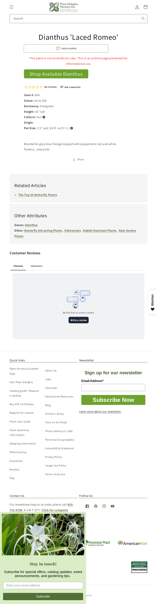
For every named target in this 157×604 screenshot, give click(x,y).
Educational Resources (59, 396)
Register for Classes (22, 412)
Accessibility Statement (59, 448)
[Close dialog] (83, 515)
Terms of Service (55, 474)
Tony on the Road (56, 422)
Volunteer (51, 388)
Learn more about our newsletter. (100, 411)
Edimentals (73, 231)
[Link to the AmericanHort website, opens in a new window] (132, 544)
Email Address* (92, 381)
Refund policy (18, 452)
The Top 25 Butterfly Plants (37, 195)
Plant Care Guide (20, 421)
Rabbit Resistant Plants (100, 231)
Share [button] (80, 159)
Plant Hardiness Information (19, 432)
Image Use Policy (55, 465)
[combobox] (78, 18)
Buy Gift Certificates (22, 404)
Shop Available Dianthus (56, 74)
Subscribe (43, 596)
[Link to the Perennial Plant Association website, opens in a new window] (95, 545)
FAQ (12, 478)
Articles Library (54, 413)
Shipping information (23, 443)
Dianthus (31, 225)
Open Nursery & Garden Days (24, 371)
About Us (51, 370)
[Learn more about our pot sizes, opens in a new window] (71, 128)
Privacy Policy (53, 457)
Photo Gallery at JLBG (59, 431)
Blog (48, 405)
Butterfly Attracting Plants (43, 231)
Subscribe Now (113, 400)
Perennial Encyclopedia (59, 439)
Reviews (14, 469)
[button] (11, 7)
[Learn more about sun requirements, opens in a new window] (44, 117)
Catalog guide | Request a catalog (24, 393)
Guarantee (16, 461)
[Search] (143, 18)
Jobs (48, 379)
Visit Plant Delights (21, 382)
